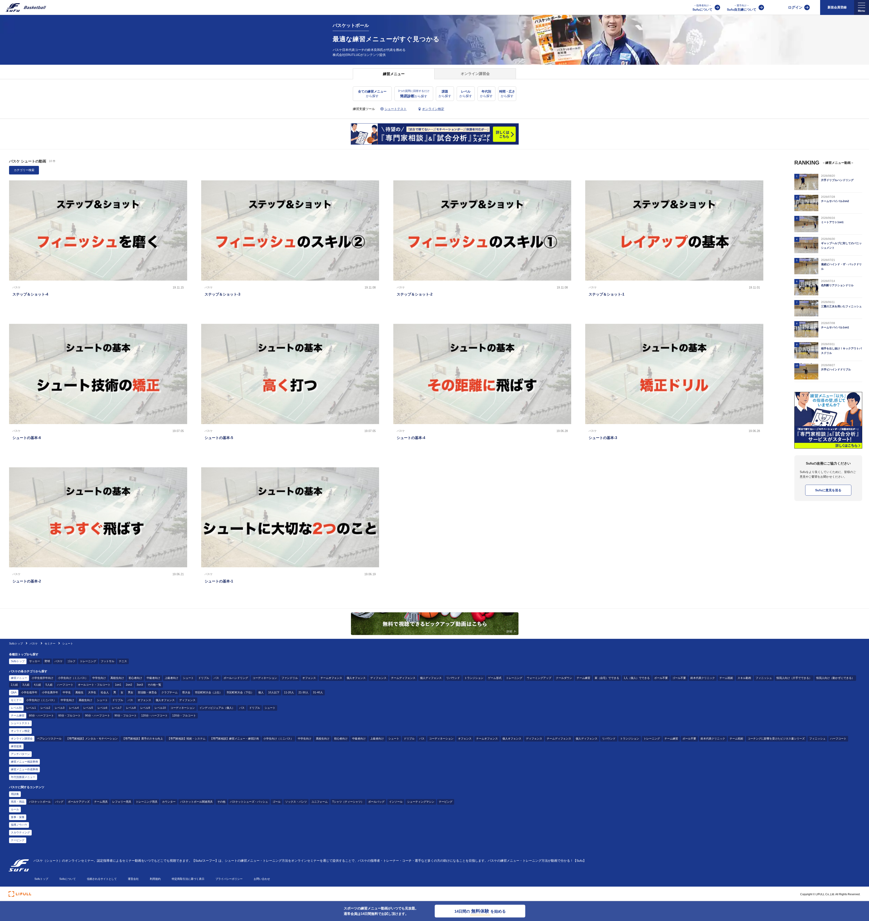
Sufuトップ (16, 643)
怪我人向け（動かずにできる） (835, 678)
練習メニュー (19, 678)
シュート (188, 678)
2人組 (14, 684)
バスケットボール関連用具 (196, 801)
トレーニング (88, 661)
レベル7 (117, 707)
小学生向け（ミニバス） (73, 678)
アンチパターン (20, 754)
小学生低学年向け (42, 678)
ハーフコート (65, 684)
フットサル (107, 661)
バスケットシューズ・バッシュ (249, 801)
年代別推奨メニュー (23, 777)
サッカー (34, 661)
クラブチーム (169, 692)
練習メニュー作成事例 (24, 769)
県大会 (186, 692)
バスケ (34, 643)
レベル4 (74, 707)
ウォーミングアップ (539, 678)
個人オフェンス (356, 678)
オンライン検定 (20, 731)
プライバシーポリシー (229, 878)
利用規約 (155, 878)
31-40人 (318, 692)
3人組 (25, 684)
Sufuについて (702, 7)
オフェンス (309, 678)
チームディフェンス (403, 678)
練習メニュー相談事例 (24, 761)
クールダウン (564, 678)
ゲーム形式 (494, 678)
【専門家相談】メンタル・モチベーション (92, 738)
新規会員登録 (837, 7)
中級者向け (153, 678)
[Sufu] (23, 7)
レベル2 (45, 707)
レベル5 (88, 707)
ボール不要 (661, 678)
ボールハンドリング (236, 678)
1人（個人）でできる (637, 678)
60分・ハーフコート (41, 715)
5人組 (49, 684)
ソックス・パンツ (296, 801)
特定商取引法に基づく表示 (188, 878)
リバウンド (453, 678)
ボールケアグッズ (79, 801)
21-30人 (303, 692)
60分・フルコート (69, 715)
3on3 (140, 684)
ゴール (276, 801)
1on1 (118, 684)
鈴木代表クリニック (702, 678)
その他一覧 (154, 684)
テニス (123, 661)
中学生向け (99, 678)
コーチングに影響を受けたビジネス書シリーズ (776, 738)
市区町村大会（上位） (208, 692)
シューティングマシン (420, 801)
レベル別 (16, 707)
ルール (15, 809)
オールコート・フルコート (94, 684)
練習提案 (16, 746)
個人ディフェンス (431, 678)
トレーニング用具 (147, 801)
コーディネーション (265, 678)
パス (216, 678)
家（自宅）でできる (607, 678)
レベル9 (145, 707)
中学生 (67, 692)
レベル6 (102, 707)
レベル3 (59, 707)
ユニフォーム (319, 801)
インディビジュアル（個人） (217, 707)
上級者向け (171, 678)
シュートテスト (20, 723)
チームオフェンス (331, 678)
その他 (221, 801)
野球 (47, 661)
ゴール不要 (679, 678)
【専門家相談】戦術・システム (186, 738)
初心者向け (135, 678)
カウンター (169, 801)
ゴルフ (71, 661)
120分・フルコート (184, 715)
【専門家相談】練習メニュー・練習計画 (234, 738)
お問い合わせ (262, 878)
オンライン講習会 (22, 738)
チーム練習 (583, 678)
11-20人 (289, 692)
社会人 (105, 692)
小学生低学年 (29, 692)
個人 (261, 692)
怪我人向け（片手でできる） (794, 678)
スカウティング (20, 832)
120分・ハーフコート (154, 715)
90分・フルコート (126, 715)
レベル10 (160, 707)
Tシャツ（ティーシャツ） (348, 801)
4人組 (37, 684)
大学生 (92, 692)
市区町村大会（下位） (240, 692)
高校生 (79, 692)
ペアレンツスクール (49, 738)
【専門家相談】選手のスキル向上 (142, 738)
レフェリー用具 (121, 801)
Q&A (14, 692)
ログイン (795, 7)
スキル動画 (744, 678)
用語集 (15, 794)
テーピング (445, 801)
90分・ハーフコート (97, 715)
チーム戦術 (726, 678)
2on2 (129, 684)
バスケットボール (40, 801)
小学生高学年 (50, 692)
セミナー (50, 643)
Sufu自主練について (741, 7)
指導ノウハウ (19, 824)
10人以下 (273, 692)
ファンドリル (290, 678)
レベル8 (131, 707)
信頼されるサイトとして (102, 878)
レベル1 (31, 707)
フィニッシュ (764, 678)
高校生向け (117, 678)
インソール (396, 801)
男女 (130, 692)
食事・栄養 (17, 817)
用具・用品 (17, 801)
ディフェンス (378, 678)
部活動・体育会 (147, 692)
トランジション (473, 678)
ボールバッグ (376, 801)
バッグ (59, 801)
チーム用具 (101, 801)
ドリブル (203, 678)
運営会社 (133, 878)
